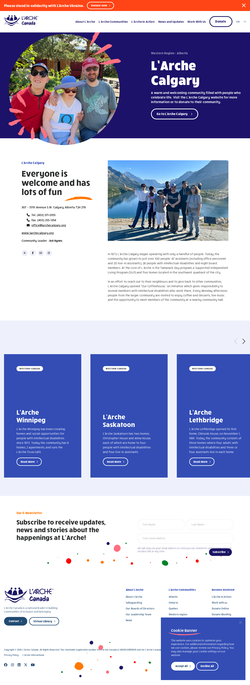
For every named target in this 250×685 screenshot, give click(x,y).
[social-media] (25, 253)
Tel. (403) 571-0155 (43, 215)
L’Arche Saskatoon (119, 420)
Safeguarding (134, 602)
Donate (220, 21)
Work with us (219, 602)
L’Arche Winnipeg (31, 416)
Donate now (99, 5)
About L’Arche (85, 21)
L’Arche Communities (113, 21)
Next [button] (242, 341)
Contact (14, 621)
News (129, 620)
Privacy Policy (11, 655)
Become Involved (223, 589)
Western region (178, 614)
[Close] (240, 622)
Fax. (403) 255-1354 (43, 220)
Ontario (173, 602)
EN (237, 21)
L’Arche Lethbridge (206, 416)
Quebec (173, 608)
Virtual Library (42, 621)
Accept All (181, 666)
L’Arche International (33, 655)
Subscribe (219, 552)
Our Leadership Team (138, 614)
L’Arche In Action (222, 596)
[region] (203, 649)
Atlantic (173, 596)
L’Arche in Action (143, 21)
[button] (244, 5)
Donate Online (220, 608)
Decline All (207, 666)
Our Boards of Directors (140, 608)
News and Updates (171, 21)
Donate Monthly (221, 614)
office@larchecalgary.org (48, 225)
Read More (28, 461)
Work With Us (196, 21)
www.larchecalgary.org (38, 233)
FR (245, 21)
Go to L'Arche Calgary (172, 114)
